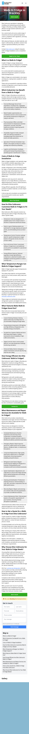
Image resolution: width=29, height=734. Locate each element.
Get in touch (14, 17)
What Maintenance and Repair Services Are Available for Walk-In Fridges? (14, 662)
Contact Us (14, 406)
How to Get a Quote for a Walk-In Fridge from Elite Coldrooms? (13, 666)
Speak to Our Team (14, 56)
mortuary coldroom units (8, 296)
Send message (15, 627)
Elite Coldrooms (10, 49)
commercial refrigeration (13, 568)
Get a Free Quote (14, 200)
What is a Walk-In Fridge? (9, 636)
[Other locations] (22, 3)
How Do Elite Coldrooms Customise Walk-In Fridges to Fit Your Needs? (14, 645)
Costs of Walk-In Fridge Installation (12, 642)
